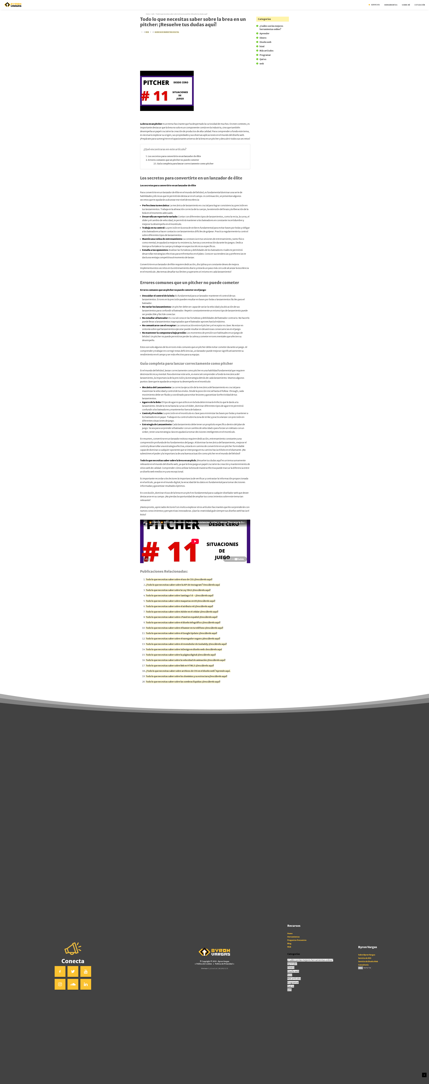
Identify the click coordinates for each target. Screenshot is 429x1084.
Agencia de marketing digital (167, 32)
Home (148, 14)
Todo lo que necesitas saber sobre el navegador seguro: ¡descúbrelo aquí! (183, 638)
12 (227, 968)
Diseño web (293, 971)
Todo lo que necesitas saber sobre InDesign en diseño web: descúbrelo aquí (184, 649)
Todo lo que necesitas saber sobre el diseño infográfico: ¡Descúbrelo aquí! (183, 622)
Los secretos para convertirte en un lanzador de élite (174, 156)
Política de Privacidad (224, 964)
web (152, 14)
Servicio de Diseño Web (368, 961)
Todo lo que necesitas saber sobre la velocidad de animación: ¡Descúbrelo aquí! (185, 660)
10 (223, 968)
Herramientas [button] (390, 5)
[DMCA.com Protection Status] (365, 969)
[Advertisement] (195, 52)
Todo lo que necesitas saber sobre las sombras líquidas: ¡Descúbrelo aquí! (183, 681)
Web (289, 947)
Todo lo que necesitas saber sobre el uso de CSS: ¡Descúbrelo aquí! (179, 579)
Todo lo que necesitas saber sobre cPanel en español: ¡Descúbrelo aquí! (181, 617)
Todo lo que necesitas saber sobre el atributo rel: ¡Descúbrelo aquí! (179, 606)
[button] (60, 971)
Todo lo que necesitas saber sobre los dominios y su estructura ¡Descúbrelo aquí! (186, 676)
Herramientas (293, 937)
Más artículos (294, 978)
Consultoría (363, 965)
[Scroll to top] (424, 1074)
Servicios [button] (375, 5)
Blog (289, 943)
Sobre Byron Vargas (366, 955)
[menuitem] (375, 5)
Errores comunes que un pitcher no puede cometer (173, 160)
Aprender (292, 963)
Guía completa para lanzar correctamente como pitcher (185, 163)
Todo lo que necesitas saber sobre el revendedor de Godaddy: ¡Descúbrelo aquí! (186, 644)
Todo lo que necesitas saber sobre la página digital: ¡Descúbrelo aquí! (181, 654)
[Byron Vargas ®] (13, 4)
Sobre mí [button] (406, 5)
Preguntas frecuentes (296, 940)
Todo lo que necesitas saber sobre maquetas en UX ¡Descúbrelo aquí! (180, 601)
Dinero (290, 967)
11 (225, 968)
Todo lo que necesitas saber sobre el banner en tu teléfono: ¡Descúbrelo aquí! (184, 628)
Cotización (419, 5)
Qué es (290, 986)
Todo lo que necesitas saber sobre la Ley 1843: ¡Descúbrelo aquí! (178, 590)
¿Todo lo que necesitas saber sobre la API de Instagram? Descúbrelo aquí (183, 584)
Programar (293, 982)
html (289, 975)
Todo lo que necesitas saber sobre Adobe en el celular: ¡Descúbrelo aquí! (182, 611)
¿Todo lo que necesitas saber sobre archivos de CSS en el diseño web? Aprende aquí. (188, 671)
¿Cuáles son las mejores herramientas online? (310, 960)
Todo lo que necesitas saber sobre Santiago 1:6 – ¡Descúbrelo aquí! (179, 595)
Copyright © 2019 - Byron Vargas (215, 961)
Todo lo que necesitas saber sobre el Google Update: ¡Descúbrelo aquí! (181, 633)
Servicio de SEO (364, 958)
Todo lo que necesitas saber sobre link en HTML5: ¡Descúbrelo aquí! (180, 665)
